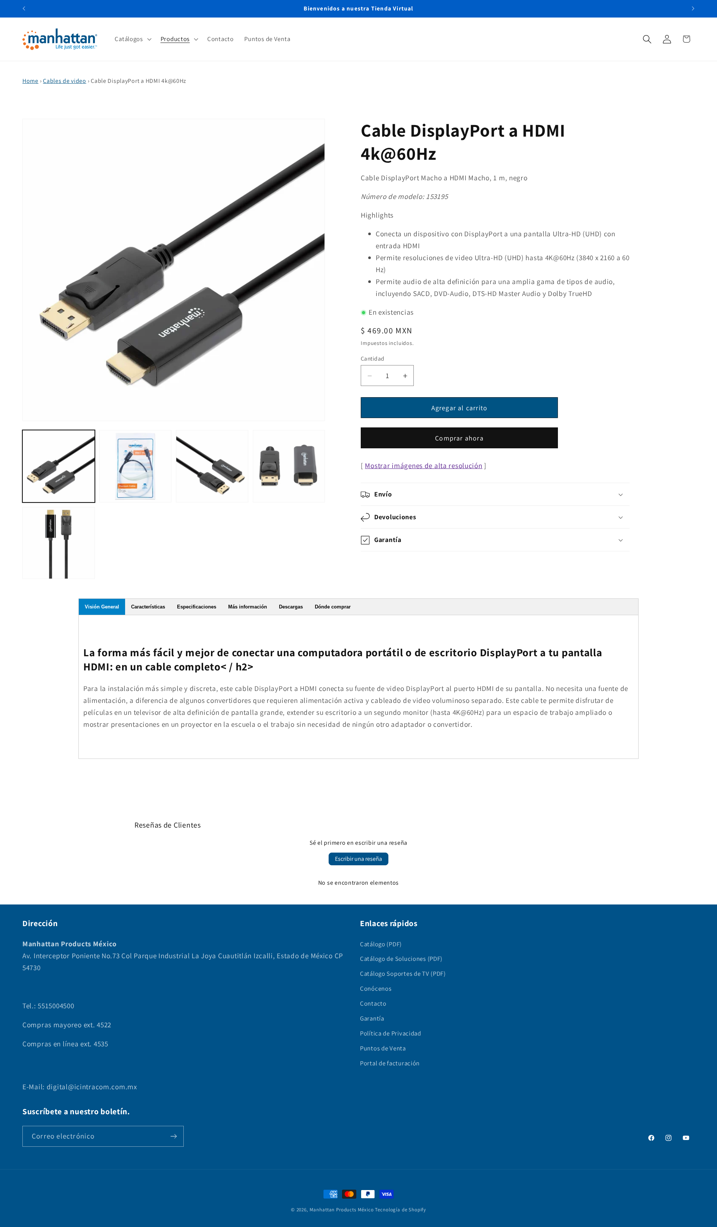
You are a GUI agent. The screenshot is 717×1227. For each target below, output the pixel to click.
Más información (247, 607)
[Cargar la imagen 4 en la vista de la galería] (289, 466)
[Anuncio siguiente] (693, 8)
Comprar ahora (459, 438)
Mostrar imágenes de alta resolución (423, 466)
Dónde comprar (333, 607)
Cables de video (64, 81)
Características (148, 607)
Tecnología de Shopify (400, 1209)
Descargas (291, 607)
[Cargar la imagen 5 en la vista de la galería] (58, 543)
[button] (132, 39)
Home (30, 81)
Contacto (373, 1003)
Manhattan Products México (342, 1209)
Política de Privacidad (390, 1033)
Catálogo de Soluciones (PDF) (401, 958)
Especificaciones (196, 607)
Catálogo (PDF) (381, 944)
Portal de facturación (390, 1063)
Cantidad (373, 358)
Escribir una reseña (358, 859)
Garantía (372, 1018)
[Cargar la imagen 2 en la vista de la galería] (135, 466)
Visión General (102, 607)
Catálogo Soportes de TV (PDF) (403, 973)
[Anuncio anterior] (24, 8)
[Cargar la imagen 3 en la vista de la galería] (212, 466)
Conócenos (375, 988)
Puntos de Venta (383, 1048)
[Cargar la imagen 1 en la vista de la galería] (58, 466)
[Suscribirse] (173, 1136)
